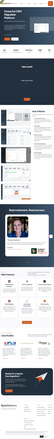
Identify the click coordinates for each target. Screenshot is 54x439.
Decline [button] (46, 436)
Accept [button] (42, 436)
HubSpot (28, 3)
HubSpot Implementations (42, 409)
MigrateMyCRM (27, 409)
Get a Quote (15, 39)
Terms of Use (50, 407)
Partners (35, 3)
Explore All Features (27, 322)
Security (49, 411)
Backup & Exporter (27, 411)
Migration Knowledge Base (29, 420)
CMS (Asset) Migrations (41, 415)
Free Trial (7, 39)
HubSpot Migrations (40, 411)
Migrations (22, 3)
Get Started (9, 390)
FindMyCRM (26, 407)
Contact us (50, 3)
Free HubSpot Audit (28, 422)
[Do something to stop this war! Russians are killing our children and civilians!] (2, 2)
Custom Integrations (41, 407)
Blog (25, 426)
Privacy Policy (42, 432)
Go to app (27, 99)
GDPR (49, 413)
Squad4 (20, 249)
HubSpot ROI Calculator (28, 424)
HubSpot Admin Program (41, 413)
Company (41, 3)
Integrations (14, 3)
